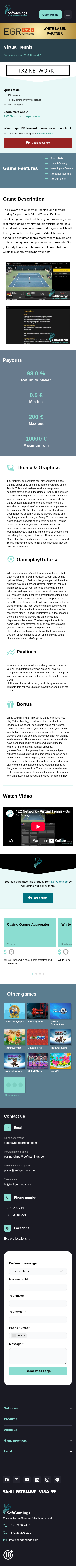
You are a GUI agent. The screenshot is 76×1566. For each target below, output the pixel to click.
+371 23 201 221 (15, 1215)
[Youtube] (27, 1479)
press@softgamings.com (20, 1170)
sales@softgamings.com (20, 1142)
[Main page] (17, 11)
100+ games (14, 95)
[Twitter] (16, 1479)
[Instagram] (47, 1479)
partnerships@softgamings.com (25, 1156)
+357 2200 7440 (14, 1208)
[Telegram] (57, 1479)
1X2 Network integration (20, 116)
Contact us (50, 14)
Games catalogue (13, 55)
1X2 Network (32, 55)
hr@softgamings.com (18, 1184)
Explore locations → (17, 1238)
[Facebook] (6, 1479)
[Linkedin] (37, 1479)
